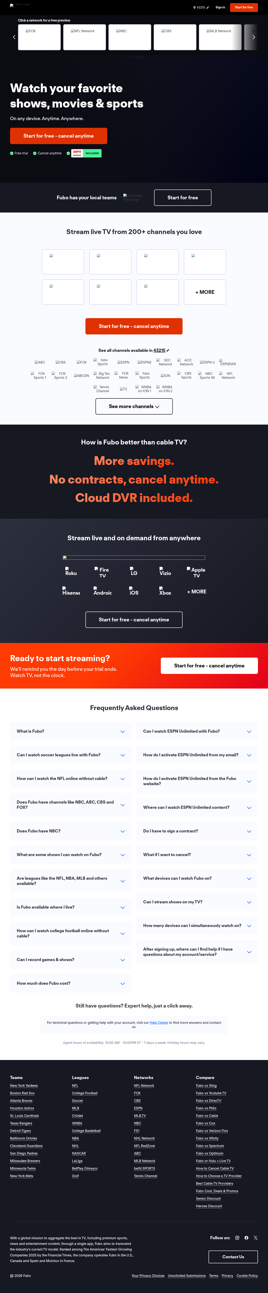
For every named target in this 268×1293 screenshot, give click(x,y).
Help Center (159, 1023)
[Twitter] (256, 1239)
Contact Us (233, 1256)
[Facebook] (246, 1239)
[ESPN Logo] (86, 153)
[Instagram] (237, 1239)
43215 (159, 350)
